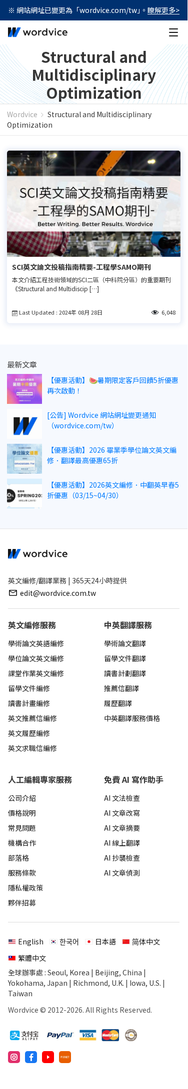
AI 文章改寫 (122, 813)
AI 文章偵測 (122, 873)
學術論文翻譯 (125, 643)
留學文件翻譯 (125, 658)
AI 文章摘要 (122, 828)
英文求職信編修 (32, 748)
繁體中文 (32, 958)
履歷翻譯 (118, 703)
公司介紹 (22, 798)
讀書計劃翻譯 (125, 673)
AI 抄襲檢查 (122, 858)
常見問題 (22, 828)
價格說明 (22, 813)
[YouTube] (48, 1057)
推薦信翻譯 (121, 688)
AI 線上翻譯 (122, 843)
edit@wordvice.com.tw (58, 593)
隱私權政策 (25, 888)
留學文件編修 (29, 688)
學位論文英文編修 (36, 658)
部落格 (18, 858)
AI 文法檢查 (122, 798)
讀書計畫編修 (29, 703)
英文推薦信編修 (32, 718)
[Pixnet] (65, 1057)
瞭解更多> (164, 10)
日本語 (105, 941)
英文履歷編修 (29, 733)
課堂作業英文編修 (36, 673)
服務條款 (22, 873)
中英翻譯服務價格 (132, 718)
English (31, 941)
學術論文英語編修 (36, 643)
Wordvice (22, 114)
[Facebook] (31, 1057)
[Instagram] (14, 1057)
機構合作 (22, 843)
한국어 (69, 941)
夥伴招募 (22, 903)
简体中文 (146, 941)
